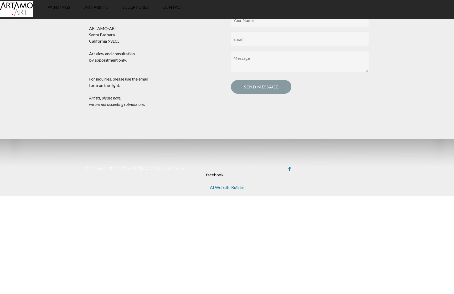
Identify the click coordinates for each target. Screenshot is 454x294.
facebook (215, 174)
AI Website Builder (227, 187)
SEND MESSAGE (261, 86)
